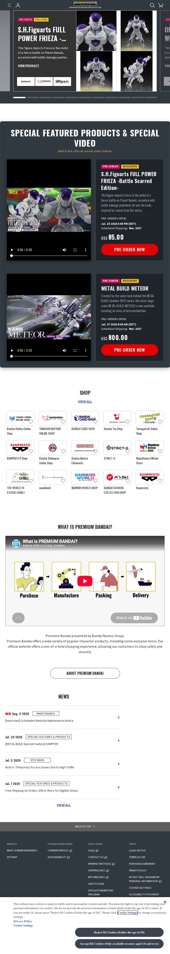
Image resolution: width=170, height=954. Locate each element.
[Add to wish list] (31, 422)
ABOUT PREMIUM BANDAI (85, 673)
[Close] (165, 902)
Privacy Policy (23, 921)
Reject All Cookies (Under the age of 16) (119, 932)
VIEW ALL (85, 401)
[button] (19, 97)
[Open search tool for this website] (152, 5)
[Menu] (9, 5)
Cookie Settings (127, 912)
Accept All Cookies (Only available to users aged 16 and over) (119, 943)
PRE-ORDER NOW (129, 249)
